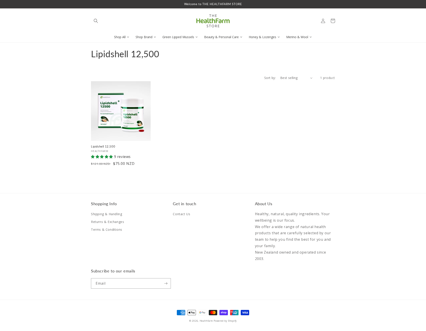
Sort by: (270, 78)
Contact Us (181, 214)
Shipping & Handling (106, 214)
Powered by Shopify (225, 320)
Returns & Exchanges (107, 222)
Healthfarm (206, 320)
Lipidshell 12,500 (103, 146)
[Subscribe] (166, 283)
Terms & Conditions (106, 229)
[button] (96, 21)
